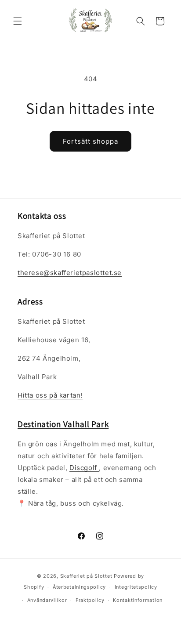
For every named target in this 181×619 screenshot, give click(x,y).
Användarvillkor (47, 600)
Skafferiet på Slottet (86, 576)
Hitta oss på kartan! (50, 395)
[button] (17, 21)
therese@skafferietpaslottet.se (70, 272)
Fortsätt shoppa (90, 141)
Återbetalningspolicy (79, 587)
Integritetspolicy (136, 587)
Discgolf (84, 467)
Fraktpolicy (90, 600)
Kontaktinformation (138, 600)
